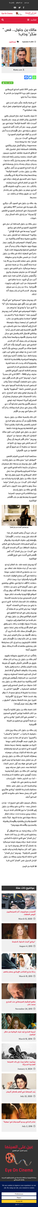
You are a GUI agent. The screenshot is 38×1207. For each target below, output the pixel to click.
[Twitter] (30, 77)
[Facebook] (26, 77)
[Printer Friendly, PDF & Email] (7, 83)
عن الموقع (19, 2)
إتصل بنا (11, 2)
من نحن (26, 2)
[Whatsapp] (34, 77)
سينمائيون (12, 42)
